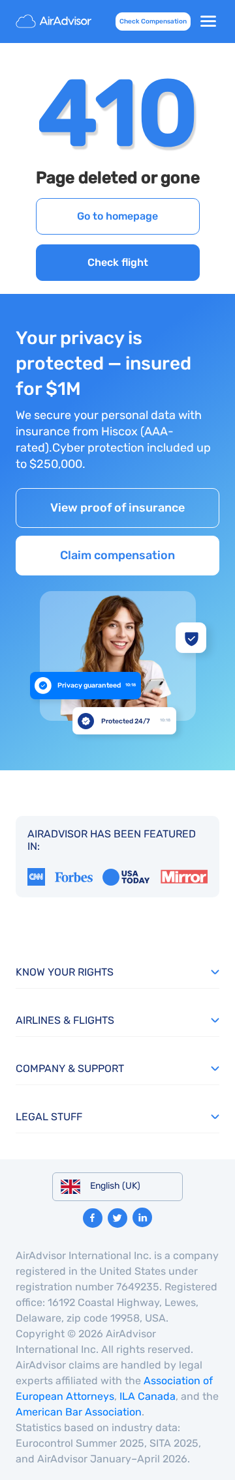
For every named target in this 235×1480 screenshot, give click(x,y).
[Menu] (208, 21)
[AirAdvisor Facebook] (92, 1218)
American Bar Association (79, 1412)
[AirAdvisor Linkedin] (142, 1217)
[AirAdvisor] (55, 21)
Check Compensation (153, 21)
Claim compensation (117, 555)
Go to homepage (117, 216)
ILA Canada (147, 1396)
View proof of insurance (117, 508)
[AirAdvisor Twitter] (117, 1218)
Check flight (117, 262)
